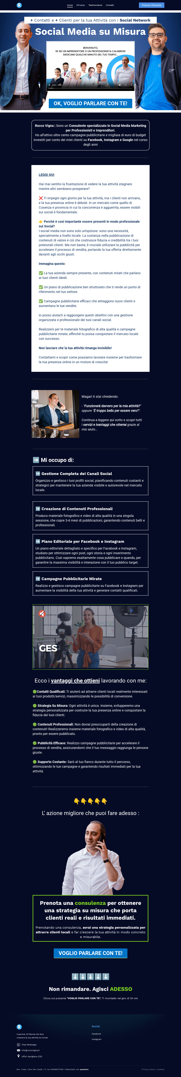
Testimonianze (95, 5)
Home (70, 5)
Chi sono (80, 5)
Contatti (110, 5)
